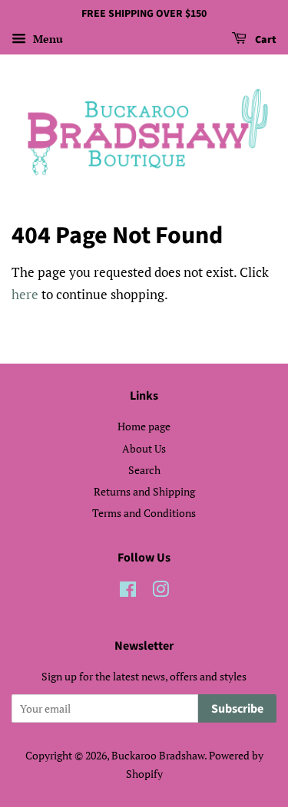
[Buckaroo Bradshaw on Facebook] (128, 592)
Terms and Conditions (144, 513)
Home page (144, 426)
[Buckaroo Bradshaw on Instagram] (160, 592)
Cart (264, 40)
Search (144, 470)
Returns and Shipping (144, 491)
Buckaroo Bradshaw (157, 755)
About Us (144, 448)
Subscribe (237, 708)
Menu (46, 38)
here (25, 294)
